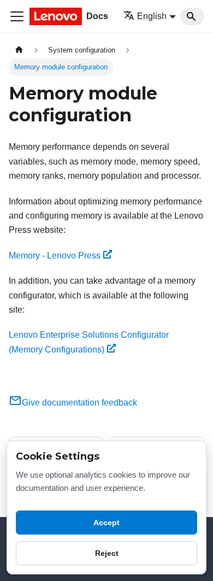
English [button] (152, 16)
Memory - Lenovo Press (54, 255)
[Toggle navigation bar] (17, 16)
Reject (107, 553)
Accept (106, 522)
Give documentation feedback (79, 402)
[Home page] (19, 50)
